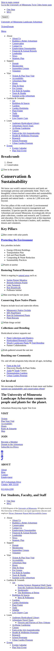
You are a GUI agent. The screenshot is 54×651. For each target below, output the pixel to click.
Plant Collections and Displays (20, 338)
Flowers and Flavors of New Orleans (34, 622)
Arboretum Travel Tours (22, 620)
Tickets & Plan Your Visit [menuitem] (23, 76)
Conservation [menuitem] (18, 43)
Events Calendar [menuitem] (19, 148)
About (4, 470)
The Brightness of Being (28, 592)
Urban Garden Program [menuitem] (22, 143)
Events (10, 642)
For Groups (17, 570)
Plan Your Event (19, 647)
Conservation (18, 525)
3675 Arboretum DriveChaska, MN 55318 (11, 483)
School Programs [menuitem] (19, 140)
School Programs (19, 637)
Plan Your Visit (7, 421)
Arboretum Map (19, 563)
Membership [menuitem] (17, 66)
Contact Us (17, 528)
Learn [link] (9, 121)
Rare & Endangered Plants (18, 315)
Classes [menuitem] (15, 131)
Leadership (17, 535)
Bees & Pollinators (26, 597)
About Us (16, 520)
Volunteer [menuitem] (16, 71)
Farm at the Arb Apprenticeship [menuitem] (26, 133)
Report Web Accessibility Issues (35, 513)
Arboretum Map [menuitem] (19, 81)
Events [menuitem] (10, 145)
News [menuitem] (14, 56)
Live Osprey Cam (20, 612)
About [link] (9, 36)
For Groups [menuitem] (17, 88)
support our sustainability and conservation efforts (22, 389)
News (14, 538)
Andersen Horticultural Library (25, 617)
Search (5, 17)
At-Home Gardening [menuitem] (21, 128)
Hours (4, 426)
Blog (3, 472)
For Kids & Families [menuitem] (21, 91)
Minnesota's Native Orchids (19, 310)
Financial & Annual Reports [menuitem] (24, 51)
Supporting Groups (20, 550)
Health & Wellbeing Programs (25, 632)
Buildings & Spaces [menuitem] (20, 103)
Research (16, 635)
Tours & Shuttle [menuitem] (19, 93)
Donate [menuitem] (15, 63)
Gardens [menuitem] (16, 106)
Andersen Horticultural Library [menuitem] (25, 123)
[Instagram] (27, 454)
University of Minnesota (27, 508)
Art (13, 582)
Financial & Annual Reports (24, 533)
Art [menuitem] (13, 101)
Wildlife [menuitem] (15, 116)
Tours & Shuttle (19, 575)
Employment (6, 477)
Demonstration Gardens (17, 373)
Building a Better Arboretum (24, 523)
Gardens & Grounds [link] (15, 98)
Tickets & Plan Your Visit (23, 558)
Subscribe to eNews (10, 447)
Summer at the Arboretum (23, 577)
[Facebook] (27, 451)
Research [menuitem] (16, 138)
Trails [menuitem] (14, 113)
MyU (9, 12)
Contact (4, 475)
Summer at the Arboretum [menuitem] (23, 96)
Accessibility (6, 423)
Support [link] (10, 61)
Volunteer (16, 553)
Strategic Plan (18, 540)
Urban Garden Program (17, 375)
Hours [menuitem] (15, 83)
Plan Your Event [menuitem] (19, 150)
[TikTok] (27, 459)
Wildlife (15, 610)
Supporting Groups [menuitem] (20, 68)
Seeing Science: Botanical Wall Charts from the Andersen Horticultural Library (35, 586)
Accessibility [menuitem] (17, 78)
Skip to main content (10, 2)
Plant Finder (17, 605)
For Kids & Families (21, 572)
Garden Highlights (20, 602)
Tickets (4, 26)
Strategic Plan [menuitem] (18, 58)
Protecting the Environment (17, 240)
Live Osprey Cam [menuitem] (20, 118)
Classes (15, 627)
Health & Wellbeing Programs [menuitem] (25, 135)
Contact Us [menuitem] (17, 46)
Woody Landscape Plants (18, 343)
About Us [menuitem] (16, 38)
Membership (17, 548)
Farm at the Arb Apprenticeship (26, 630)
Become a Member (9, 442)
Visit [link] (9, 73)
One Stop (11, 9)
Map (3, 431)
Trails (14, 607)
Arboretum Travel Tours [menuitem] (22, 126)
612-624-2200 (7, 489)
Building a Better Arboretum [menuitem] (24, 41)
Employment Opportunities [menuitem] (24, 48)
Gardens (16, 600)
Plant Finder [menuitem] (17, 111)
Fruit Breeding (38, 343)
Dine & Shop (18, 568)
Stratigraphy (23, 590)
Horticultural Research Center (20, 340)
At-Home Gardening (21, 625)
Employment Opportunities (24, 530)
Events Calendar (19, 645)
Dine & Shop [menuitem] (18, 86)
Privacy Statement (15, 513)
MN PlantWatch (14, 313)
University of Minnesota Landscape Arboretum (21, 22)
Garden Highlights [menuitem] (20, 108)
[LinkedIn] (27, 456)
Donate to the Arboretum (12, 444)
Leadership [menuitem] (17, 53)
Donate (10, 26)
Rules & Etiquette (9, 428)
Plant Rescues (13, 318)
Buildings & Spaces (20, 595)
